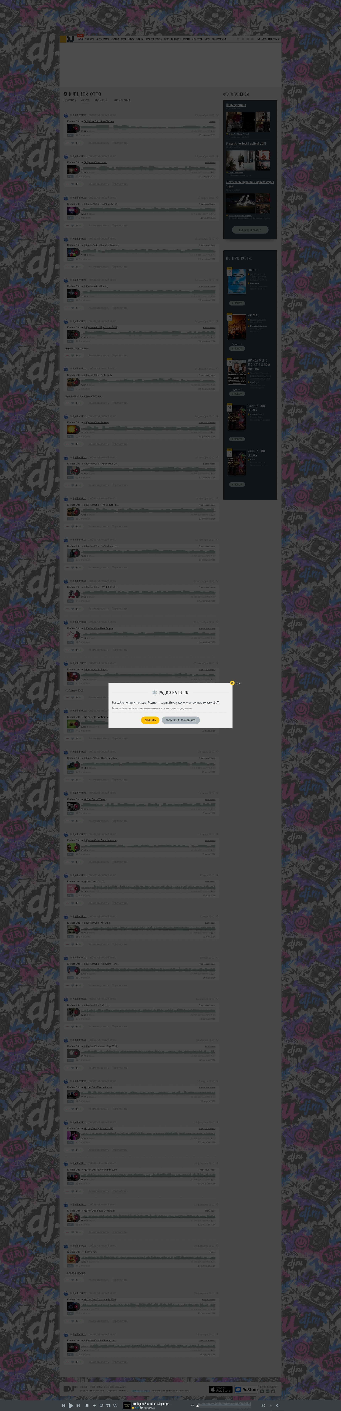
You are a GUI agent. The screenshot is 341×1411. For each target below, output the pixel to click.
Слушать (150, 720)
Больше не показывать (181, 720)
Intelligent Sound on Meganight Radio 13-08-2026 (151, 1403)
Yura (137, 1407)
